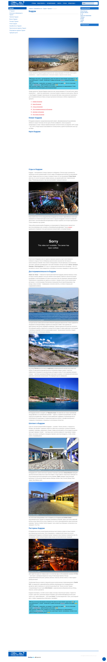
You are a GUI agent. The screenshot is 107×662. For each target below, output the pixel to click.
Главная (31, 8)
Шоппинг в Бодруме (37, 112)
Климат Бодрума (36, 101)
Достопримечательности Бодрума (41, 109)
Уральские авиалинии (85, 15)
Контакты (13, 658)
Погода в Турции (13, 21)
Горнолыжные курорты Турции (17, 28)
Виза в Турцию (13, 19)
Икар (81, 21)
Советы (59, 3)
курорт (70, 227)
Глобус (82, 20)
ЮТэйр (82, 18)
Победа (82, 17)
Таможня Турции (13, 17)
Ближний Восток (38, 8)
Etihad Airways (83, 11)
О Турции (12, 11)
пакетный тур (39, 611)
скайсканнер (37, 84)
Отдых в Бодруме (37, 107)
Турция (11, 8)
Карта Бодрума (36, 104)
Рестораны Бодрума (37, 114)
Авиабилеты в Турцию (15, 26)
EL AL (81, 14)
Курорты (50, 8)
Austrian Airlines (84, 12)
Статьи (65, 3)
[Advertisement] (53, 26)
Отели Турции (13, 23)
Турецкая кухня (13, 32)
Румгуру (63, 80)
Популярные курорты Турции (17, 30)
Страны (34, 3)
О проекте (13, 657)
